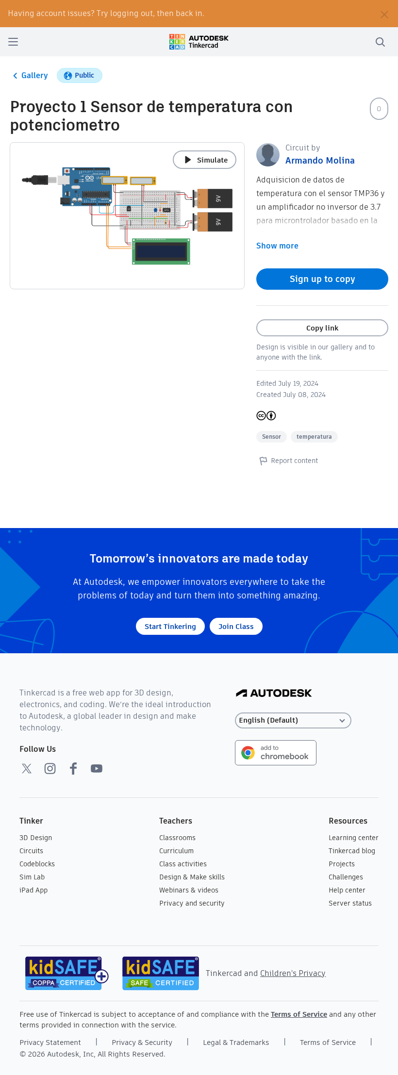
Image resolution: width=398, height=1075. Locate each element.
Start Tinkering (170, 626)
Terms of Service (299, 1014)
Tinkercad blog (352, 851)
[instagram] (50, 768)
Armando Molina (320, 160)
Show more (277, 245)
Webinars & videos (188, 890)
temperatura (314, 436)
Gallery (34, 75)
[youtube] (96, 768)
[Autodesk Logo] (274, 694)
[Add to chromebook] (275, 752)
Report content (294, 460)
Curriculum (176, 851)
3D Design (35, 838)
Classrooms (177, 838)
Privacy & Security (142, 1042)
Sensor (271, 436)
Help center (347, 890)
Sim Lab (32, 877)
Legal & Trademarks (236, 1042)
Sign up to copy (322, 279)
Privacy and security (192, 903)
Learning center (354, 838)
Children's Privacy (293, 973)
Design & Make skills (192, 877)
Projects (342, 864)
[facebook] (73, 768)
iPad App (33, 890)
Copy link (322, 328)
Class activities (183, 864)
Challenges (346, 877)
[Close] (384, 13)
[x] (26, 768)
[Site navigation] (13, 41)
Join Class (236, 626)
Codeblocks (37, 864)
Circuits (31, 851)
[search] (380, 41)
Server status (350, 903)
